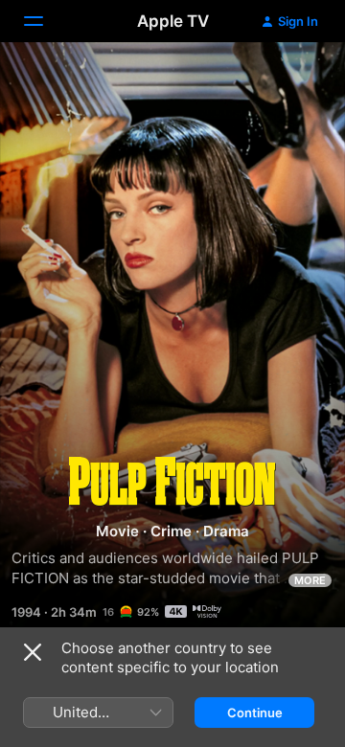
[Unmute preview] (293, 80)
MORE (310, 580)
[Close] (32, 652)
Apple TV (173, 21)
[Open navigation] (45, 21)
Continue (255, 712)
